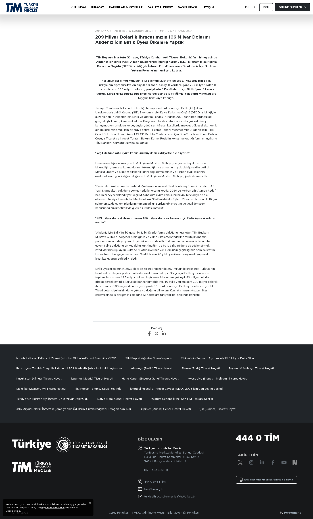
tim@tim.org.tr (153, 489)
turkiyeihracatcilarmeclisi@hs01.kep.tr (169, 496)
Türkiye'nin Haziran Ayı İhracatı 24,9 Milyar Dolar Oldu (52, 399)
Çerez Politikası (119, 512)
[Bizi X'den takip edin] (240, 462)
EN (247, 7)
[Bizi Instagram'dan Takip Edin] (251, 462)
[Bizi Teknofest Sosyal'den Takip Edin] (294, 462)
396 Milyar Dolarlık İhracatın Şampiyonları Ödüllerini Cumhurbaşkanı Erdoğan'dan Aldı (73, 409)
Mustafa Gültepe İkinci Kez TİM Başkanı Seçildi (182, 399)
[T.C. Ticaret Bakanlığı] (81, 444)
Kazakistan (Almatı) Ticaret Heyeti (39, 378)
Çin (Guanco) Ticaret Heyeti (217, 409)
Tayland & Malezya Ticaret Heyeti (251, 368)
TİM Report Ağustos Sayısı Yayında (148, 358)
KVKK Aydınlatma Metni (148, 512)
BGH (266, 7)
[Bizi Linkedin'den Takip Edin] (262, 462)
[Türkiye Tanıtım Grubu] (31, 444)
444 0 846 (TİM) (155, 481)
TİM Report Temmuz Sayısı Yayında (97, 388)
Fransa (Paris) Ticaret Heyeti (201, 368)
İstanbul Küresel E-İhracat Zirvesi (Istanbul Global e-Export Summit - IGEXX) (66, 358)
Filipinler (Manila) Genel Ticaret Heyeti (165, 409)
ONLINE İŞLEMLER (291, 7)
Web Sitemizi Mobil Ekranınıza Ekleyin (268, 479)
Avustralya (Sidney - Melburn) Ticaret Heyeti (217, 378)
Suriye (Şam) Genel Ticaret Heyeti (119, 399)
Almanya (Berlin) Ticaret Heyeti (152, 368)
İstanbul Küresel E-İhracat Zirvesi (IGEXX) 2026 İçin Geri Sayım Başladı (176, 388)
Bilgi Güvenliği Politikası (183, 512)
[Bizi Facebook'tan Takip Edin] (272, 462)
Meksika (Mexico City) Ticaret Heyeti (41, 388)
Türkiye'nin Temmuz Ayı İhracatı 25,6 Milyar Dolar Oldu (217, 358)
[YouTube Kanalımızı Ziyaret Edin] (283, 462)
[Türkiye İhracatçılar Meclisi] (31, 466)
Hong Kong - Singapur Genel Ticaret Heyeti (150, 378)
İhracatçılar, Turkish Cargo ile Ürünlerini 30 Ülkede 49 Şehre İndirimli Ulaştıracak (69, 368)
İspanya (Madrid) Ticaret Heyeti (92, 378)
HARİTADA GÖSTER (156, 470)
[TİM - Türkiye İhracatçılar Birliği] (22, 7)
